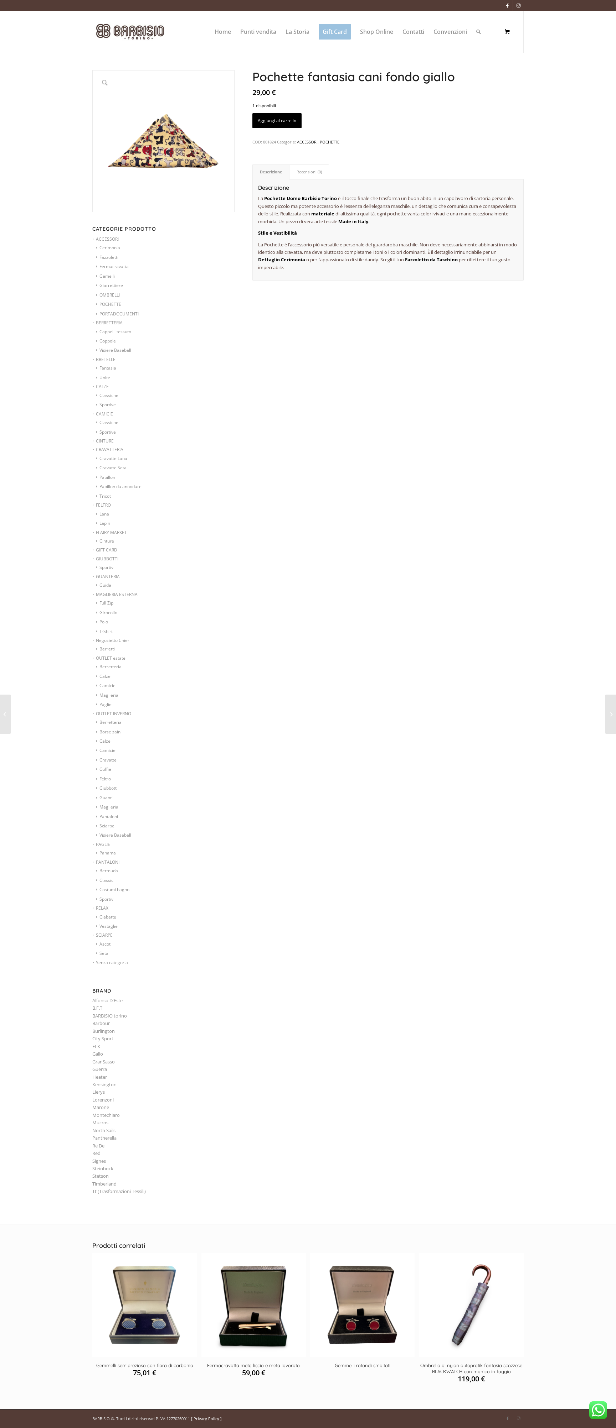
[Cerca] (479, 32)
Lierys (98, 1092)
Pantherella (104, 1138)
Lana (104, 514)
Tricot (105, 496)
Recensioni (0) (309, 171)
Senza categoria (112, 962)
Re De (98, 1145)
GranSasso (103, 1061)
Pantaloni (108, 817)
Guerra (99, 1069)
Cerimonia (109, 248)
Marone (100, 1107)
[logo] (138, 32)
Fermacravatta (114, 266)
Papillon (107, 477)
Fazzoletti (108, 257)
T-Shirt (106, 631)
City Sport (102, 1038)
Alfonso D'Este (107, 1000)
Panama (107, 853)
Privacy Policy (206, 1418)
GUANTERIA (108, 577)
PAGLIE (103, 844)
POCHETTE (110, 304)
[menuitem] (223, 32)
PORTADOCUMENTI (119, 314)
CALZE (102, 386)
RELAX (102, 908)
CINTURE (105, 441)
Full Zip (106, 603)
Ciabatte (107, 917)
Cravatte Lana (113, 458)
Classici (106, 880)
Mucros (100, 1122)
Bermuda (108, 871)
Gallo (97, 1054)
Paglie (105, 704)
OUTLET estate (110, 658)
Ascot (105, 944)
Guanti (106, 798)
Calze (105, 676)
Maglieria (108, 695)
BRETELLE (105, 359)
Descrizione (271, 171)
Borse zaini (110, 732)
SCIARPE (104, 935)
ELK (96, 1046)
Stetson (100, 1176)
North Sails (103, 1130)
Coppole (107, 341)
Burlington (103, 1031)
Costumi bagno (114, 889)
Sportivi (106, 567)
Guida (105, 585)
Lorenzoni (103, 1100)
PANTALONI (107, 862)
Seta (103, 953)
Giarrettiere (111, 285)
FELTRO (103, 505)
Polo (103, 622)
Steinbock (102, 1168)
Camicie (107, 685)
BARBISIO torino (109, 1016)
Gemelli (107, 276)
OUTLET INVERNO (113, 714)
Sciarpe (106, 826)
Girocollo (108, 613)
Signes (99, 1161)
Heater (99, 1077)
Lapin (104, 523)
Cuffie (105, 769)
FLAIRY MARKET (111, 532)
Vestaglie (108, 926)
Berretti (107, 649)
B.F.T (97, 1008)
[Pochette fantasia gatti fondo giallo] (610, 714)
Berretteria (110, 667)
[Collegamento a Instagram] (518, 5)
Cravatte (108, 760)
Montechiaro (106, 1115)
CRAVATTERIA (109, 449)
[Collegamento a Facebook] (507, 5)
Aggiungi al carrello (277, 120)
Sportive (107, 405)
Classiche (108, 395)
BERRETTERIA (109, 323)
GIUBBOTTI (107, 559)
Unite (104, 378)
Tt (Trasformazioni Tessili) (119, 1191)
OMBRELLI (109, 295)
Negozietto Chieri (113, 640)
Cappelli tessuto (115, 332)
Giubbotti (108, 788)
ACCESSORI (107, 239)
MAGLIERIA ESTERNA (117, 594)
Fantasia (107, 368)
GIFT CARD (106, 550)
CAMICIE (104, 414)
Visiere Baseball (115, 350)
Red (96, 1153)
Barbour (101, 1023)
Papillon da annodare (120, 486)
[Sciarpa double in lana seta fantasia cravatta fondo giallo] (5, 714)
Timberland (104, 1184)
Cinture (106, 541)
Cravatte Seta (113, 468)
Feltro (105, 779)
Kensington (104, 1084)
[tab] (270, 171)
